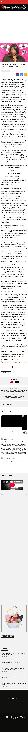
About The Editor (20, 717)
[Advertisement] (14, 25)
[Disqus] (14, 455)
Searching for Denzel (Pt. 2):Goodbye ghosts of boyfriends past (14, 396)
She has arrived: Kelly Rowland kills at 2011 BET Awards (13, 684)
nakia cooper (5, 369)
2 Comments (3, 71)
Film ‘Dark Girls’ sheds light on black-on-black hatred (13, 654)
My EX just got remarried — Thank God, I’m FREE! (13, 676)
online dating (14, 369)
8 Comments (4, 656)
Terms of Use (8, 717)
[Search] (24, 2)
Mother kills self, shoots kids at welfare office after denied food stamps (14, 391)
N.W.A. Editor (3, 68)
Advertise (14, 716)
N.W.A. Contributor (20, 433)
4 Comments (4, 679)
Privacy (21, 716)
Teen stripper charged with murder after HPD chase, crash (12, 669)
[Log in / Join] (26, 2)
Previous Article (14, 388)
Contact (15, 718)
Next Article (14, 394)
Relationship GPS (6, 372)
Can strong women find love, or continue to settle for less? (11, 661)
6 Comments (4, 664)
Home (2, 40)
